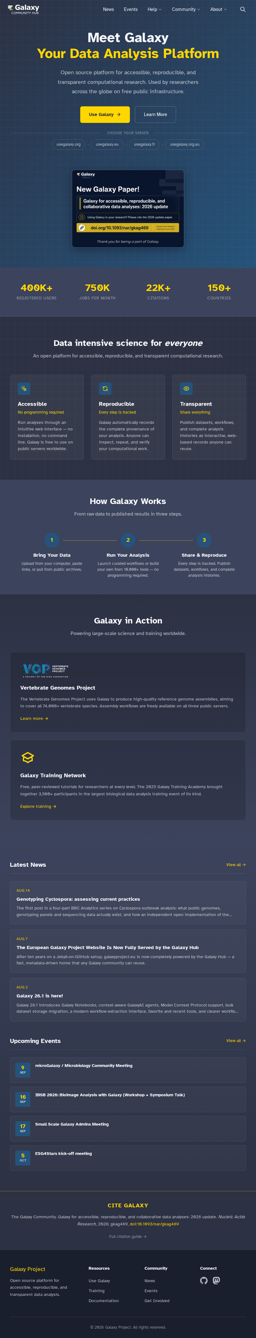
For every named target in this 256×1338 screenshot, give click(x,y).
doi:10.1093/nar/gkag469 (154, 1224)
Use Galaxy (101, 114)
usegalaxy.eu (107, 144)
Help (152, 9)
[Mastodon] (216, 1280)
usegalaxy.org (69, 144)
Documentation (104, 1300)
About (216, 9)
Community (183, 9)
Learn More (155, 114)
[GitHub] (204, 1280)
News (108, 9)
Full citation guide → (128, 1236)
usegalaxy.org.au (184, 144)
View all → (236, 864)
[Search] (243, 9)
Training (97, 1290)
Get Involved (157, 1300)
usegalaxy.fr (144, 144)
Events (131, 9)
